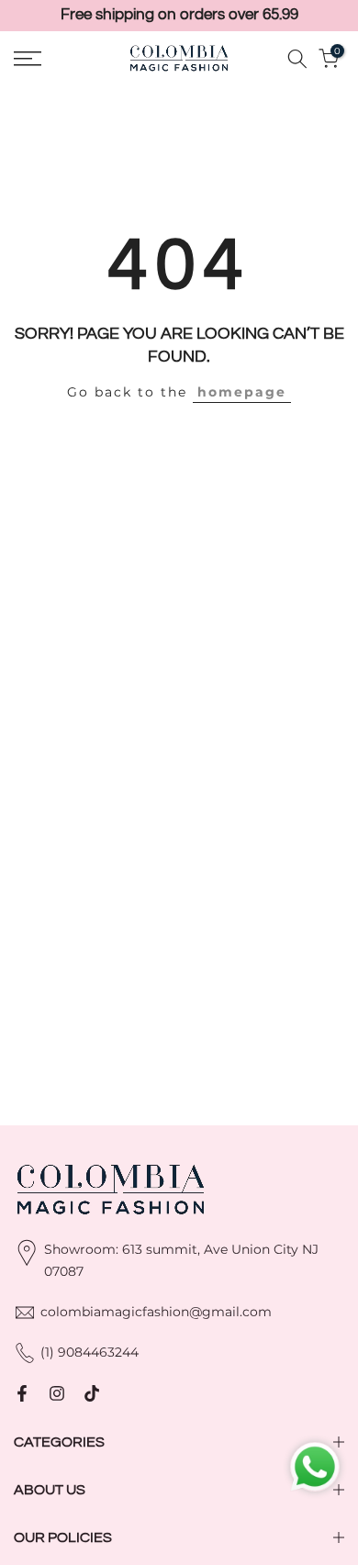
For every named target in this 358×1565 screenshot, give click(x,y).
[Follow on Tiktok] (92, 1393)
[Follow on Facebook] (22, 1393)
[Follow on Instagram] (57, 1393)
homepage (241, 392)
